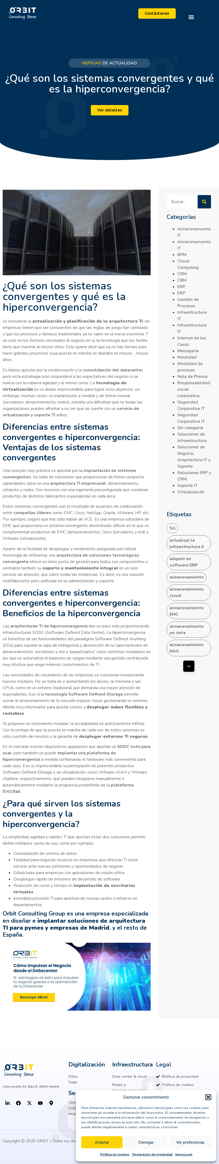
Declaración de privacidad (152, 1154)
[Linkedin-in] (7, 1103)
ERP (181, 287)
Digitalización (86, 1065)
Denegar (146, 1142)
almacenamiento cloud (187, 592)
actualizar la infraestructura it (187, 543)
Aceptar (102, 1142)
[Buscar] (204, 201)
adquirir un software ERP (184, 562)
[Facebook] (18, 1103)
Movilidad (187, 357)
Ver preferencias (190, 1142)
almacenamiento (187, 577)
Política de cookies (115, 1154)
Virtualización (190, 492)
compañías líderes (32, 513)
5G (172, 528)
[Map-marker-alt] (51, 1103)
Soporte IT (187, 485)
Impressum (183, 1154)
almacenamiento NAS (187, 648)
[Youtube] (40, 1103)
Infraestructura (132, 1065)
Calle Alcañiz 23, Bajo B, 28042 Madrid (31, 1087)
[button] (208, 1097)
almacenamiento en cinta (187, 629)
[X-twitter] (29, 1103)
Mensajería (188, 351)
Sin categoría (190, 428)
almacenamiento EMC (187, 611)
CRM (182, 274)
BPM (181, 255)
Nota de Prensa (192, 376)
